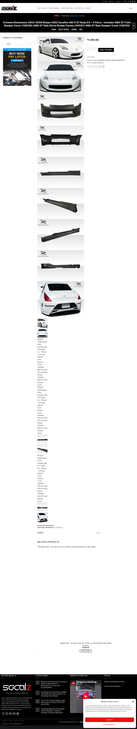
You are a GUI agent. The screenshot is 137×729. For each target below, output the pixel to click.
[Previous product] (133, 27)
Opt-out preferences (108, 724)
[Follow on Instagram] (130, 1)
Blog (125, 1)
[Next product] (133, 24)
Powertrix (85, 645)
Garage (87, 8)
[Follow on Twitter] (132, 1)
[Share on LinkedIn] (103, 66)
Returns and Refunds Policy (114, 682)
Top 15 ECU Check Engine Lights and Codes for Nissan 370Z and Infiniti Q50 (53, 702)
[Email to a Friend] (96, 66)
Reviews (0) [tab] (59, 527)
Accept (109, 720)
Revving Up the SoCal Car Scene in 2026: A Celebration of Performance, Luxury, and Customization (54, 684)
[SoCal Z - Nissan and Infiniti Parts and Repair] (9, 8)
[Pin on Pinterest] (99, 66)
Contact (104, 1)
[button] (133, 702)
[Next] (44, 664)
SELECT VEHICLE (63, 29)
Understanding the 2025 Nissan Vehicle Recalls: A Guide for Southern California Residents (53, 711)
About (111, 1)
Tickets (118, 1)
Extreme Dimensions (98, 63)
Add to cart (106, 50)
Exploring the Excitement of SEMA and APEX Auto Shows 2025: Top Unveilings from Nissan (53, 694)
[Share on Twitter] (92, 66)
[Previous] (38, 664)
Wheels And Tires (67, 8)
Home (54, 29)
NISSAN (74, 29)
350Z (80, 29)
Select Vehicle (42, 8)
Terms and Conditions (112, 686)
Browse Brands (54, 8)
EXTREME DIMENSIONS (117, 60)
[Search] (35, 8)
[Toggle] (123, 686)
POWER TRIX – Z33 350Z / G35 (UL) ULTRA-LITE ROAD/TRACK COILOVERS (85, 643)
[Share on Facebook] (89, 66)
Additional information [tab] (45, 527)
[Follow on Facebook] (128, 1)
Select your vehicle (77, 16)
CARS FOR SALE (79, 8)
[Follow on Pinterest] (17, 713)
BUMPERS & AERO (104, 60)
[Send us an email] (134, 1)
